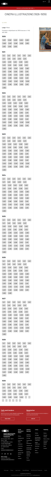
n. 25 (21, 68)
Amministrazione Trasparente (36, 470)
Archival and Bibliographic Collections (38, 439)
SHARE (5, 22)
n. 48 (15, 43)
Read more (7, 418)
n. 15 (21, 62)
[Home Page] (4, 3)
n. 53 (15, 46)
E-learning (20, 446)
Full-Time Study (20, 441)
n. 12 (4, 62)
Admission (20, 444)
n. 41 (4, 40)
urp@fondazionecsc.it (36, 475)
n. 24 (15, 68)
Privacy (11, 470)
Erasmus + (20, 448)
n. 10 (19, 58)
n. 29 (15, 71)
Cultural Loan (29, 445)
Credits (45, 470)
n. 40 (21, 78)
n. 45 (27, 40)
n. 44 (21, 40)
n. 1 (4, 55)
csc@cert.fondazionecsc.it (7, 449)
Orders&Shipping (26, 470)
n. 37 (4, 78)
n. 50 (27, 43)
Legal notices (17, 470)
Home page (6, 470)
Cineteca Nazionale (28, 435)
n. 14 (15, 62)
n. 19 (15, 65)
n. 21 (26, 65)
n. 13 (10, 62)
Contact (19, 458)
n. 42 (9, 40)
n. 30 (21, 71)
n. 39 (15, 78)
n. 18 (9, 65)
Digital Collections (37, 443)
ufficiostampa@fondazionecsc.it (7, 459)
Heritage (28, 438)
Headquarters (21, 438)
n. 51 (4, 46)
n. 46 (4, 43)
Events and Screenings (28, 448)
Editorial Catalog (45, 436)
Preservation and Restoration (29, 442)
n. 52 (10, 46)
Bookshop (37, 446)
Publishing (45, 429)
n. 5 (24, 55)
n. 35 (21, 74)
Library (36, 429)
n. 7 (4, 58)
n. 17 (4, 65)
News (19, 456)
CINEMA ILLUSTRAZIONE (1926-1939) (24, 8)
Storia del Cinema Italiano (45, 442)
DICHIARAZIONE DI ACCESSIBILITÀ (25, 473)
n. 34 (15, 74)
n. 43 (15, 40)
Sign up (33, 418)
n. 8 (9, 58)
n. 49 (21, 43)
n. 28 (10, 71)
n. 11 (25, 58)
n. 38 (10, 78)
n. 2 (9, 55)
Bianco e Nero (46, 438)
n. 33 (10, 74)
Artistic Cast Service (20, 453)
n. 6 (29, 55)
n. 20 (21, 65)
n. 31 (27, 71)
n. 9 (14, 58)
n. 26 (27, 68)
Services (37, 448)
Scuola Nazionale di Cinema (20, 431)
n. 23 (10, 68)
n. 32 (4, 74)
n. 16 (26, 62)
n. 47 (10, 43)
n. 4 (19, 55)
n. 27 (4, 71)
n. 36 (27, 74)
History (19, 436)
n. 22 (4, 68)
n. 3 (14, 55)
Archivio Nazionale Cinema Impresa (28, 453)
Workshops (20, 450)
